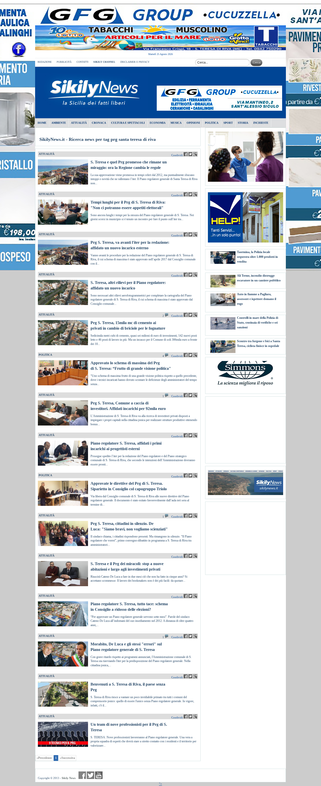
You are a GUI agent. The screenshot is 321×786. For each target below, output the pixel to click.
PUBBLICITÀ (64, 62)
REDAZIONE (45, 62)
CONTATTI (82, 62)
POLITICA (45, 354)
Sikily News (68, 777)
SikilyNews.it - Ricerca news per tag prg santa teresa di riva (97, 139)
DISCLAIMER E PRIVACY (134, 62)
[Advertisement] (245, 428)
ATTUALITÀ (46, 153)
